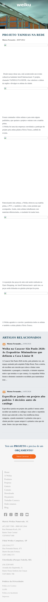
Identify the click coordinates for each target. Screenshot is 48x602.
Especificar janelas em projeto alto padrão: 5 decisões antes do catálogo (23, 400)
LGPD (4, 589)
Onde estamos (10, 504)
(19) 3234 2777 (8, 545)
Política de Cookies (9, 586)
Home (6, 472)
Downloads (9, 493)
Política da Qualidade (10, 593)
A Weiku (8, 475)
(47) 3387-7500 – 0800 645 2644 (14, 526)
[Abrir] (3, 4)
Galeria (7, 486)
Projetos (7, 483)
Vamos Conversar (22, 456)
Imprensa (5, 596)
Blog (6, 507)
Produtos (8, 479)
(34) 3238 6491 (8, 565)
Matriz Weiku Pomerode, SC (15, 521)
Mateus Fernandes (14, 344)
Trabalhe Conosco (12, 500)
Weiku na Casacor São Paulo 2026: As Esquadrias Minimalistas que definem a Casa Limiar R (23, 352)
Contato (7, 490)
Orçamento (9, 497)
